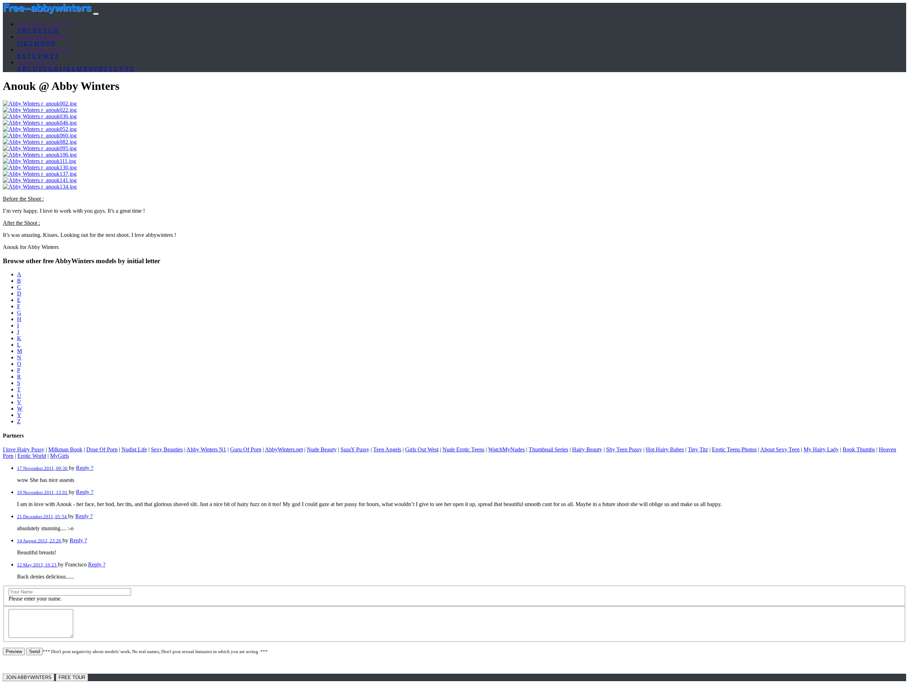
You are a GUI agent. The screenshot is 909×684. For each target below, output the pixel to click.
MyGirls (59, 456)
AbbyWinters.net (284, 449)
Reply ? (84, 468)
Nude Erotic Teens (463, 449)
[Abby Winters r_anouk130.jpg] (40, 167)
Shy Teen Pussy (624, 449)
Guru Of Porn (245, 449)
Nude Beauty (322, 449)
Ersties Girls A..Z (36, 62)
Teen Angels (387, 449)
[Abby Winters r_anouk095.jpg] (40, 148)
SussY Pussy (355, 449)
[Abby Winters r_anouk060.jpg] (40, 135)
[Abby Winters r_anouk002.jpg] (40, 104)
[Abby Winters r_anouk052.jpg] (40, 129)
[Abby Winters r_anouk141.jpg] (40, 180)
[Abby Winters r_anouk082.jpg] (40, 142)
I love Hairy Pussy (23, 449)
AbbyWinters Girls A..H (44, 24)
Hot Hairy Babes (665, 449)
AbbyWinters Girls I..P (43, 37)
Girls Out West (422, 449)
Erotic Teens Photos (734, 449)
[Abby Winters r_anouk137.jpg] (40, 174)
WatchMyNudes (506, 449)
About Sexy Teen (780, 449)
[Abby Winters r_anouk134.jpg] (40, 187)
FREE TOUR (72, 677)
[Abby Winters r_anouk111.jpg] (39, 161)
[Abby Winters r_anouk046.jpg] (40, 123)
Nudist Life (134, 449)
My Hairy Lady (821, 449)
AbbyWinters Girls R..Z (44, 50)
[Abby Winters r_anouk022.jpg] (40, 110)
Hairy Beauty (587, 449)
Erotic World (31, 456)
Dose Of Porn (102, 449)
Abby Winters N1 (206, 449)
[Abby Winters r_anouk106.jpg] (40, 155)
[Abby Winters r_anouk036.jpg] (40, 116)
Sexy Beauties (167, 449)
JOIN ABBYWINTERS (28, 677)
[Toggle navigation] (96, 14)
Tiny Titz (698, 449)
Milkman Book (65, 449)
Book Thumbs (859, 449)
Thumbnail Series (548, 449)
